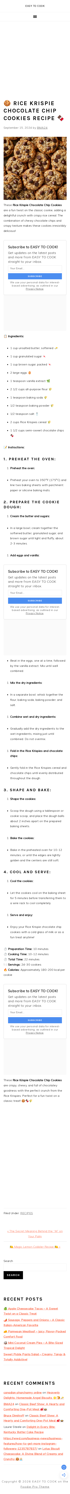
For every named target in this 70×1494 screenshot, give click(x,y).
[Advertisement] (35, 58)
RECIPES (26, 1213)
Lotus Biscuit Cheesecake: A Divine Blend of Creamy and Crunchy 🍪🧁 (33, 1454)
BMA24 (9, 1404)
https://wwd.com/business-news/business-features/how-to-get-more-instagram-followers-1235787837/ (33, 1443)
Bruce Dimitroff (14, 1415)
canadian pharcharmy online (23, 1392)
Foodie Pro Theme (35, 1486)
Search (8, 1261)
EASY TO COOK (35, 6)
